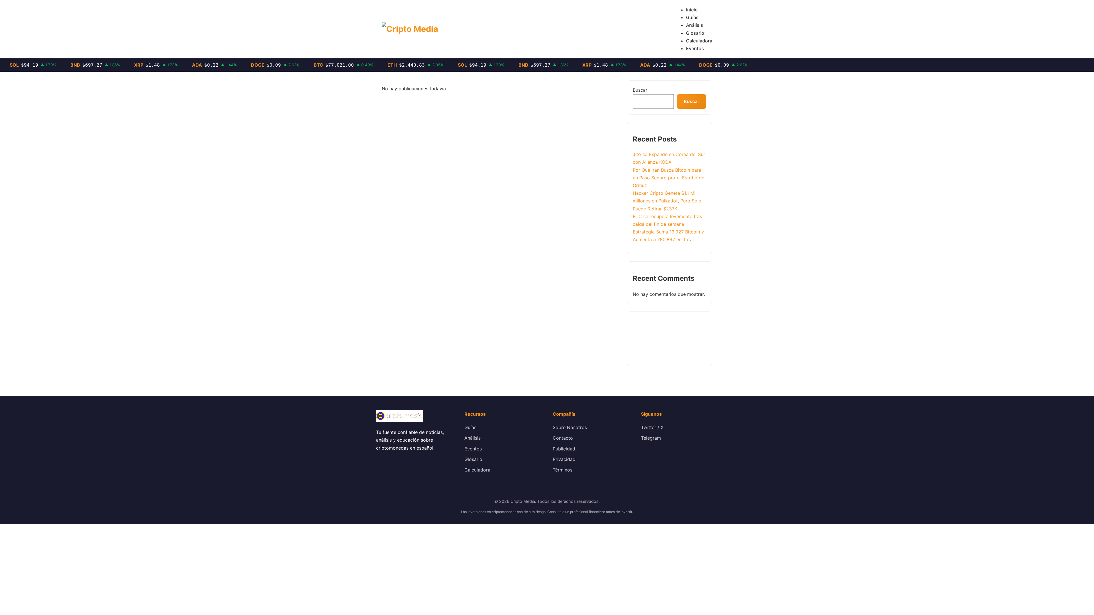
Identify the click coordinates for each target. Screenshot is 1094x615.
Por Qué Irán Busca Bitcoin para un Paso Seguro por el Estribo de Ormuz (668, 177)
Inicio (692, 10)
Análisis (694, 25)
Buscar (640, 90)
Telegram (651, 438)
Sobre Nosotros (570, 427)
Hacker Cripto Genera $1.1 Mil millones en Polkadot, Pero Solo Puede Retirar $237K (667, 200)
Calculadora (699, 41)
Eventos (695, 48)
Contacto (563, 438)
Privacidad (564, 459)
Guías (692, 17)
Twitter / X (652, 427)
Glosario (695, 33)
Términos (562, 470)
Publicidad (564, 449)
